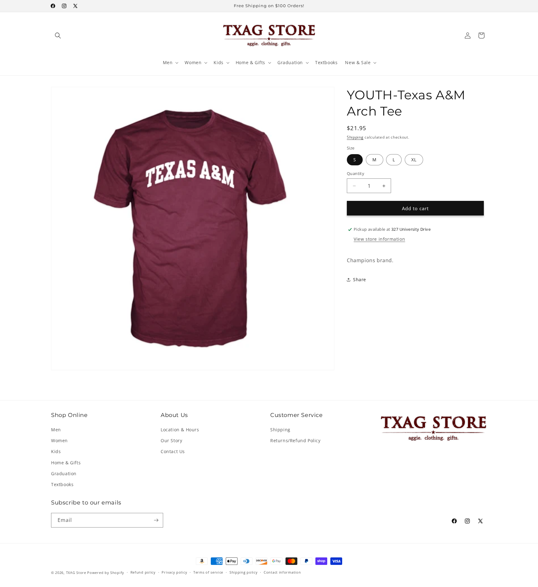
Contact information (282, 572)
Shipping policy (243, 572)
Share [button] (359, 279)
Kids (56, 451)
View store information (379, 239)
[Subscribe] (156, 520)
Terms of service (208, 572)
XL (414, 160)
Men (56, 430)
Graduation (64, 473)
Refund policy (143, 572)
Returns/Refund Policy (295, 440)
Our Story (171, 440)
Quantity (355, 173)
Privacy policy (174, 572)
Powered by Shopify (105, 572)
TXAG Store (76, 572)
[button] (58, 35)
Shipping (355, 137)
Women (59, 440)
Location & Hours (180, 430)
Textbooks (62, 484)
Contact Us (173, 451)
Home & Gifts (66, 463)
